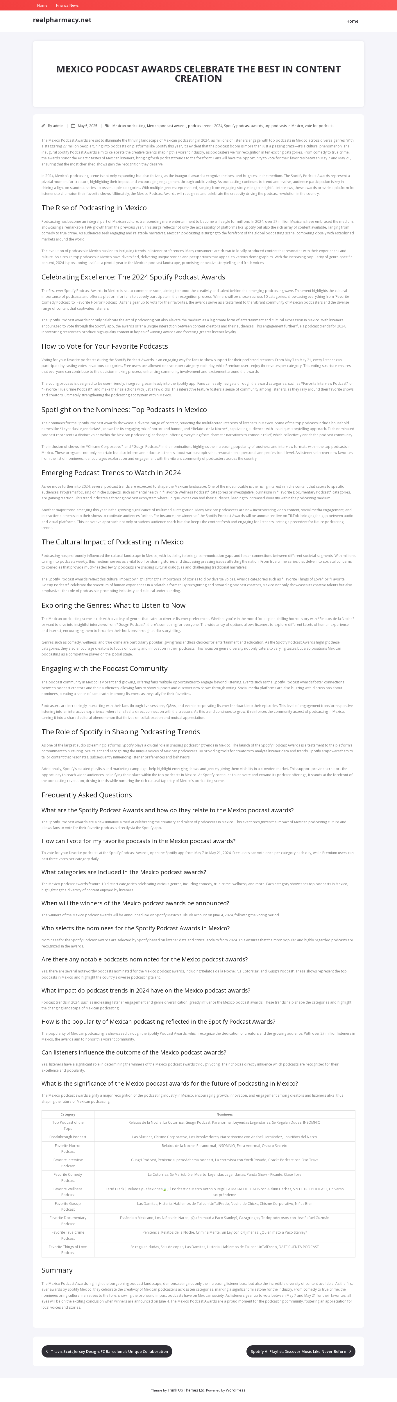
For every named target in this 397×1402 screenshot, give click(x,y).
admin (58, 125)
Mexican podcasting (128, 125)
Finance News (67, 5)
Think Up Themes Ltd (186, 1390)
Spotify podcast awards (243, 125)
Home (42, 5)
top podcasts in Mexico (284, 125)
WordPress (236, 1390)
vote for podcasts (319, 125)
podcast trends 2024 (205, 125)
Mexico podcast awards (166, 125)
